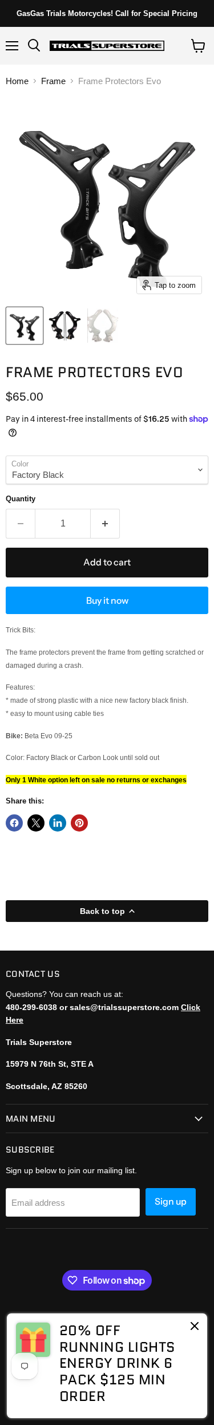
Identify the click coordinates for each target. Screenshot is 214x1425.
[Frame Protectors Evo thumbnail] (24, 325)
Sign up (171, 1201)
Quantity (20, 498)
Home (17, 81)
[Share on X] (36, 823)
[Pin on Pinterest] (79, 823)
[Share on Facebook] (14, 823)
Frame (53, 81)
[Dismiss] (194, 1327)
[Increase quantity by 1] (105, 524)
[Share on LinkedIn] (57, 823)
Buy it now (107, 600)
